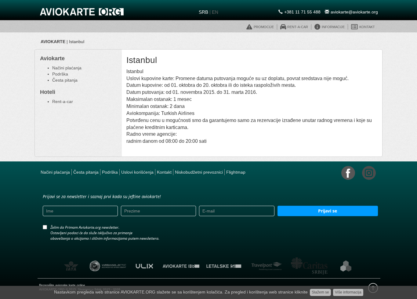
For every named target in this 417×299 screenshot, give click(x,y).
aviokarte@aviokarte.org (354, 11)
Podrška (60, 74)
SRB (203, 12)
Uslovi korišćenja (137, 172)
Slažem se (320, 292)
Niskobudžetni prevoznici (199, 172)
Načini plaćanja (67, 67)
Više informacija (348, 292)
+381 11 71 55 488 (302, 11)
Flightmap (235, 172)
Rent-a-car (62, 101)
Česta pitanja (65, 80)
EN (215, 12)
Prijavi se (327, 211)
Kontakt (164, 172)
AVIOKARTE (53, 41)
